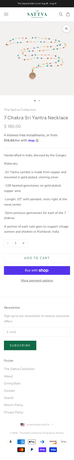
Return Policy (13, 405)
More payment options (37, 280)
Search (9, 398)
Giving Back (12, 383)
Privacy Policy (13, 412)
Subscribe (20, 345)
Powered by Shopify (53, 433)
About (8, 376)
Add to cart (37, 258)
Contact (9, 391)
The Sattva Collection (20, 110)
